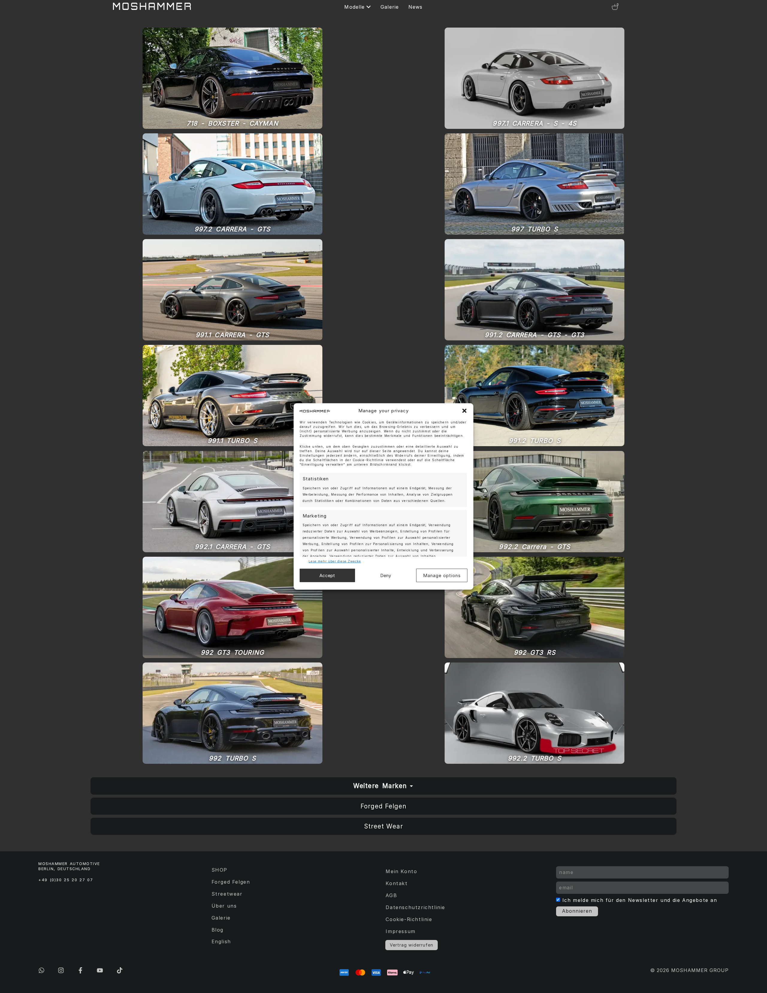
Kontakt (396, 883)
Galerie (221, 918)
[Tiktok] (120, 970)
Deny (385, 575)
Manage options (442, 575)
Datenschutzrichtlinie (415, 907)
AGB (391, 895)
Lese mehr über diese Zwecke (335, 561)
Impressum (400, 931)
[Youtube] (100, 970)
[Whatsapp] (41, 970)
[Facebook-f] (80, 970)
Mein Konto (401, 871)
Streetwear (227, 894)
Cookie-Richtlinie (409, 919)
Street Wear (383, 826)
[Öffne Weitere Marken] (411, 786)
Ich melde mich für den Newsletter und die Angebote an (639, 900)
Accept (327, 575)
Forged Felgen (383, 806)
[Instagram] (61, 970)
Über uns (224, 906)
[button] (464, 411)
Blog (218, 930)
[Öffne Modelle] (368, 7)
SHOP (219, 870)
